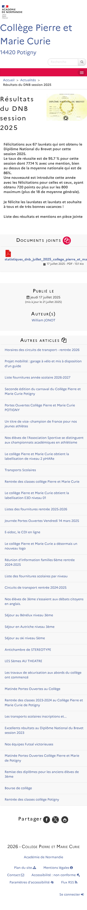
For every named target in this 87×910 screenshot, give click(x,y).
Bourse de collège (18, 788)
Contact (14, 875)
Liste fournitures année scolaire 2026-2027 (37, 378)
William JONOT (43, 320)
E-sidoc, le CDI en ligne (22, 532)
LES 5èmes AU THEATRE (23, 661)
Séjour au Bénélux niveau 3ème (29, 615)
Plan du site (23, 868)
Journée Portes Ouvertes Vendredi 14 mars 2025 (42, 521)
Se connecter (70, 895)
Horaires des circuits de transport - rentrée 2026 (42, 350)
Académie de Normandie (43, 857)
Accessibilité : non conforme (54, 875)
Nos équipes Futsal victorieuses (29, 744)
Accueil (9, 80)
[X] (55, 819)
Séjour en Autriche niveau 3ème (29, 627)
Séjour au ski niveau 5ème (25, 638)
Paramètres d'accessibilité (30, 882)
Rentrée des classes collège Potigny (32, 800)
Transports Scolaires (20, 470)
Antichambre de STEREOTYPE (28, 650)
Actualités (28, 80)
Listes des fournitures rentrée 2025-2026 (36, 509)
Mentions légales (57, 868)
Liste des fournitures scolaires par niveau (36, 576)
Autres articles (40, 340)
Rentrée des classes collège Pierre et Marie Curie (42, 482)
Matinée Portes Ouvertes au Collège (32, 689)
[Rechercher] (82, 62)
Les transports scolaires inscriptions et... (36, 717)
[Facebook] (46, 819)
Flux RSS (68, 882)
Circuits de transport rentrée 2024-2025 (36, 588)
